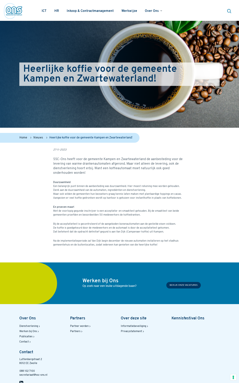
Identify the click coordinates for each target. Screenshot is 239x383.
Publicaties (26, 336)
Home (23, 138)
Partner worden (79, 326)
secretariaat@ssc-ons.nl (33, 375)
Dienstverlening (28, 326)
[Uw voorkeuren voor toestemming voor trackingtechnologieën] (233, 377)
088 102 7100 (27, 371)
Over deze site (133, 318)
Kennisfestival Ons (188, 318)
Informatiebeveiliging (133, 326)
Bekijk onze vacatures (184, 285)
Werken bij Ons (28, 331)
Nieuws (38, 138)
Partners (77, 318)
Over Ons (27, 318)
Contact (24, 341)
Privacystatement (131, 331)
